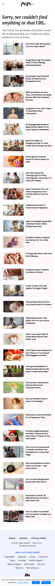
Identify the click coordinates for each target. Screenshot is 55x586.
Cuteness (43, 557)
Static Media (24, 543)
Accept (36, 582)
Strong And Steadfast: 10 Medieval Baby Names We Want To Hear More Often (37, 369)
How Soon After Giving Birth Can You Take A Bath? (38, 45)
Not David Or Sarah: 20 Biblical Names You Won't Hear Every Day (37, 498)
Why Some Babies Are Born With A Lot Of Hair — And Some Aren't (38, 465)
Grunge (22, 560)
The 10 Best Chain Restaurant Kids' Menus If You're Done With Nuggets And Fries (39, 353)
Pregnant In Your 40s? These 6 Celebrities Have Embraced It (38, 111)
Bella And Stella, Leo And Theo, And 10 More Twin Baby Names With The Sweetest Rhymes (38, 96)
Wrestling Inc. (33, 568)
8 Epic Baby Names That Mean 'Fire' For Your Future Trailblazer (37, 320)
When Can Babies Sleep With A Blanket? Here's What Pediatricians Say (39, 224)
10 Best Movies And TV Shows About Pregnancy (37, 206)
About (12, 538)
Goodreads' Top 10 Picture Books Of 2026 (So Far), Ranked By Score (37, 78)
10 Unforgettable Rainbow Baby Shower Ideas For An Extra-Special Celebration (37, 127)
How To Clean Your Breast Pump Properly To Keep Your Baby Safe (38, 514)
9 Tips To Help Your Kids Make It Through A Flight (36, 287)
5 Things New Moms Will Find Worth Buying (39, 255)
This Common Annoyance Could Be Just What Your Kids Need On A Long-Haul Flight (37, 451)
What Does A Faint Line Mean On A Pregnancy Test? (38, 416)
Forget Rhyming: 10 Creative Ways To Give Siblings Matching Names (38, 62)
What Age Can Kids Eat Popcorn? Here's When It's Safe (37, 159)
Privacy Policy (38, 538)
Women (19, 568)
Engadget (9, 557)
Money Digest (14, 564)
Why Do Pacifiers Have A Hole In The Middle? (36, 400)
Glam (12, 560)
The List (41, 564)
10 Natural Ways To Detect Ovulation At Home (37, 271)
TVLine (32, 557)
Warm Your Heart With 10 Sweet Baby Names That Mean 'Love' (37, 336)
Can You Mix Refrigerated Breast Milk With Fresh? (37, 481)
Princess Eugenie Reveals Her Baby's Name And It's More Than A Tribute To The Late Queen (38, 435)
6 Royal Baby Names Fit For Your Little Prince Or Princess (38, 303)
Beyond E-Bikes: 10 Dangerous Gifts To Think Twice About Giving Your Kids (39, 143)
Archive (23, 538)
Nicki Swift (29, 564)
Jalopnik (21, 557)
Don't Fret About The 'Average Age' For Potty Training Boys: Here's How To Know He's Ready (38, 177)
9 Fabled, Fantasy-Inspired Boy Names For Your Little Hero (38, 240)
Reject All (46, 582)
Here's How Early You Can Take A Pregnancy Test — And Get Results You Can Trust (37, 193)
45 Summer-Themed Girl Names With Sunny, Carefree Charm (37, 385)
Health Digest (35, 560)
